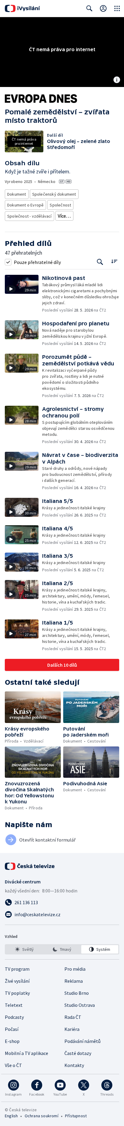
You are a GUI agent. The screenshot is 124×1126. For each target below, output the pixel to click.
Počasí (11, 1029)
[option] (24, 949)
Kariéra (71, 1029)
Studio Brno (76, 993)
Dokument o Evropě (25, 205)
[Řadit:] (114, 261)
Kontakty (74, 1065)
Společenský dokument (54, 194)
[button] (23, 294)
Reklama (73, 981)
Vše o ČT (13, 1065)
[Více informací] (116, 80)
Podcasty (14, 1017)
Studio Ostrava (79, 1005)
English (11, 1115)
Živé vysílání (17, 981)
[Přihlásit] (103, 8)
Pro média (74, 969)
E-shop (12, 1041)
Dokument (16, 194)
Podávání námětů (82, 1041)
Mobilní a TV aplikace (26, 1053)
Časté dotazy (77, 1053)
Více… (64, 216)
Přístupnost (76, 1115)
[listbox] (62, 949)
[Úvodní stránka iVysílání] (22, 8)
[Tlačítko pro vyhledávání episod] (100, 262)
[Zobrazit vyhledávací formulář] (89, 8)
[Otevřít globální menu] (117, 8)
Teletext (14, 1005)
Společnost (60, 205)
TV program (17, 969)
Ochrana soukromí (41, 1115)
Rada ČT (72, 1017)
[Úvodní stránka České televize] (30, 866)
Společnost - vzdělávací (29, 216)
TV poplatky (17, 993)
